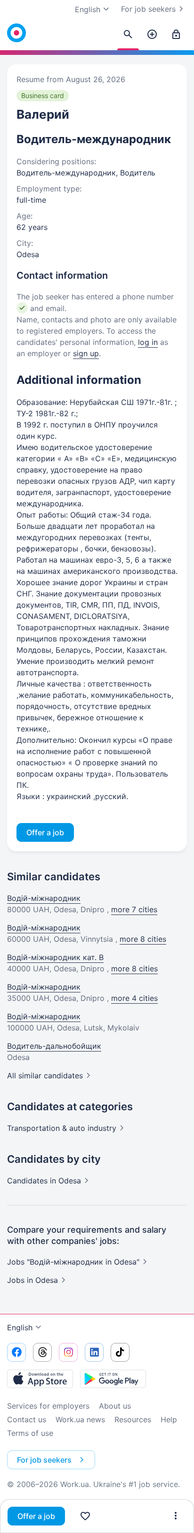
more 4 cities (134, 998)
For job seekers (148, 9)
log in (148, 342)
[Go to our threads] (42, 1352)
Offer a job (36, 1516)
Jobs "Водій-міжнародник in (73, 1261)
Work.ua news (80, 1419)
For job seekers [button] (44, 1459)
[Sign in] (176, 34)
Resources (132, 1419)
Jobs (32, 1280)
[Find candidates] (128, 34)
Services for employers (48, 1406)
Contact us (26, 1419)
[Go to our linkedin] (94, 1352)
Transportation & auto (61, 1128)
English (19, 1327)
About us (115, 1406)
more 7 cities (134, 909)
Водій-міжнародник (44, 898)
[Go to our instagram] (68, 1352)
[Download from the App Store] (40, 1378)
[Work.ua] (16, 32)
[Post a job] (152, 34)
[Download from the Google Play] (113, 1378)
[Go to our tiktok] (120, 1352)
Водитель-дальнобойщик (54, 1046)
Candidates (44, 1180)
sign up (86, 353)
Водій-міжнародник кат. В (55, 957)
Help (169, 1419)
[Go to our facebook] (16, 1352)
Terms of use (30, 1433)
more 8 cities (143, 939)
